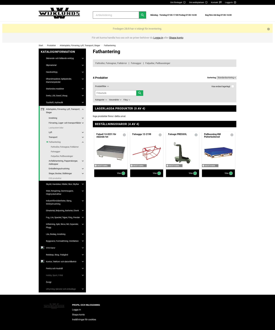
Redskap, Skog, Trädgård (57, 255)
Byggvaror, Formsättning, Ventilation (62, 241)
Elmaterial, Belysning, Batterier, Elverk (62, 210)
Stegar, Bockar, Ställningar (60, 173)
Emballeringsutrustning (59, 168)
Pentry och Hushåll (54, 268)
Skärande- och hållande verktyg (60, 58)
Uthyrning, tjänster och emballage (61, 289)
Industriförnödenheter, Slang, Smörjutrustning (59, 202)
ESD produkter (55, 178)
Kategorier (99, 100)
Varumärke (114, 100)
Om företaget (176, 2)
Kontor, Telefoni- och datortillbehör (61, 261)
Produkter (51, 45)
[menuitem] (174, 15)
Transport (53, 137)
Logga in (76, 309)
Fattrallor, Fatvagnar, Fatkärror (65, 147)
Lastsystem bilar (56, 128)
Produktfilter (100, 86)
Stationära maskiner (55, 89)
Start (41, 45)
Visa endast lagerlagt (220, 86)
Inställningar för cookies (84, 319)
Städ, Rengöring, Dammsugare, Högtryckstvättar (59, 192)
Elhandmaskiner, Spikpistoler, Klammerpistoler (59, 80)
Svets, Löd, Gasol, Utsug (56, 95)
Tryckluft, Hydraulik (54, 102)
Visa (119, 173)
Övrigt (48, 282)
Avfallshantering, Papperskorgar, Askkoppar (63, 162)
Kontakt (214, 2)
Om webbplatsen (196, 2)
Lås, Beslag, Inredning (55, 234)
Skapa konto (78, 314)
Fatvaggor (55, 151)
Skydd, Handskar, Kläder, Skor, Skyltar (62, 184)
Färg (125, 100)
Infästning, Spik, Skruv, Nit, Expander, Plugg (62, 225)
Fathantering (110, 45)
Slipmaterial (51, 65)
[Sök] (142, 15)
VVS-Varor (50, 248)
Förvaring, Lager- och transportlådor (65, 123)
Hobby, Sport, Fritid (54, 275)
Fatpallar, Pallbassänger (62, 156)
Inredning (53, 118)
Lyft (50, 132)
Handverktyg (51, 72)
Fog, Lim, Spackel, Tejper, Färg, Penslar (63, 217)
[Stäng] (268, 29)
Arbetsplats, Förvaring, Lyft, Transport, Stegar (80, 45)
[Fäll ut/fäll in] (83, 58)
